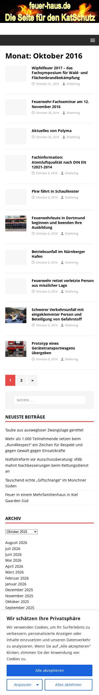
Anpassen (22, 684)
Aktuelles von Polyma (52, 130)
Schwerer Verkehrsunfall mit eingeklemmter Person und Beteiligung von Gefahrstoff (58, 314)
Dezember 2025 (19, 589)
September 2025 (19, 607)
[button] (92, 40)
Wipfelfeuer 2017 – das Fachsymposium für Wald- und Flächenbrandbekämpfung (60, 72)
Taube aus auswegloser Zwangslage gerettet (44, 429)
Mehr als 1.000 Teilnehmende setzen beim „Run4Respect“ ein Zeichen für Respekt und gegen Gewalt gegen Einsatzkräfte (44, 444)
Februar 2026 (17, 578)
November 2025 (19, 595)
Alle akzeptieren (49, 670)
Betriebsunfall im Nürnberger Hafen (58, 254)
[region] (49, 652)
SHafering (73, 84)
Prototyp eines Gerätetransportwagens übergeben (53, 348)
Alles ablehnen (68, 684)
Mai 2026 (13, 560)
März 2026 (14, 572)
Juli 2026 (12, 548)
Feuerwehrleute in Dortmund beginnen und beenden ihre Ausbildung (58, 222)
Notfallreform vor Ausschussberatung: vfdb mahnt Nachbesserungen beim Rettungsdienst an (46, 465)
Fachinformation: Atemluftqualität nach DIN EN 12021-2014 (59, 162)
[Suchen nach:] (49, 400)
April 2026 (14, 566)
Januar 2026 (15, 583)
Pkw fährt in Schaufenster (55, 191)
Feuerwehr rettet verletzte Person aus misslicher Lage (63, 283)
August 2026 (16, 542)
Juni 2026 (13, 554)
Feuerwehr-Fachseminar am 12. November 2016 (60, 104)
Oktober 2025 (17, 601)
